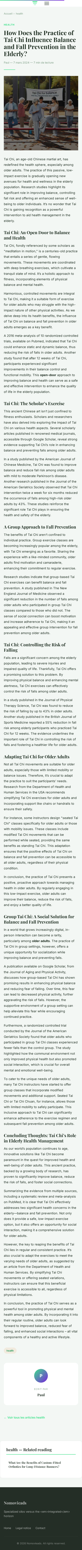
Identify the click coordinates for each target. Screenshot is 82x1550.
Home (7, 1528)
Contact (40, 1528)
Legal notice (23, 1528)
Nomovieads (15, 1502)
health (19, 13)
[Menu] (47, 3)
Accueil (8, 13)
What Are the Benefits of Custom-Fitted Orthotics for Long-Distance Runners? (35, 1465)
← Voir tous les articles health (24, 1417)
